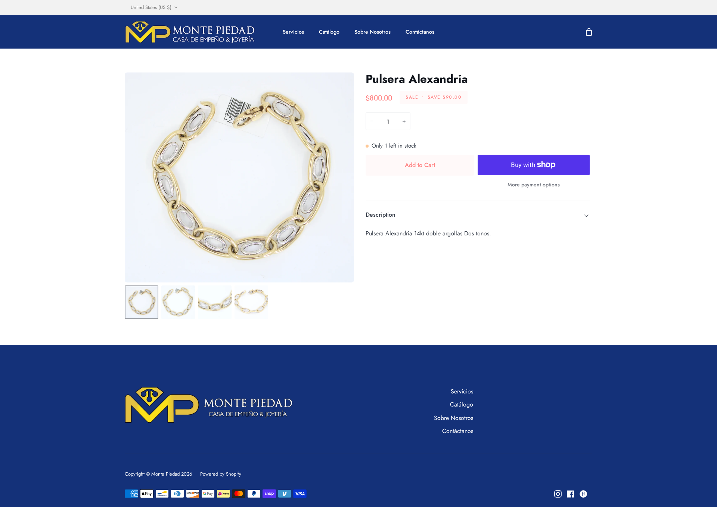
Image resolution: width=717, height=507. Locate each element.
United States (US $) (151, 7)
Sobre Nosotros (453, 418)
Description (380, 214)
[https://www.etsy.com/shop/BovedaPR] (583, 494)
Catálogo (461, 404)
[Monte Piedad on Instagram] (558, 494)
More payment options (534, 184)
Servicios (462, 391)
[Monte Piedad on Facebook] (570, 494)
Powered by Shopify (220, 473)
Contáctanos (457, 431)
